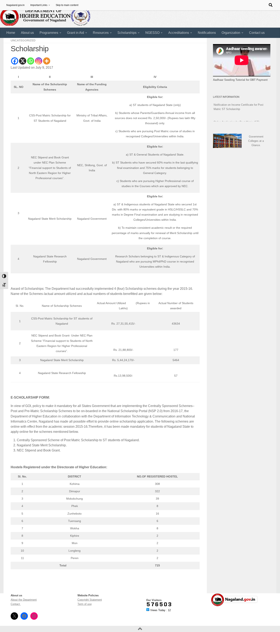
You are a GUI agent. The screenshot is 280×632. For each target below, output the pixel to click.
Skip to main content (67, 5)
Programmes (49, 32)
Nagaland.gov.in (15, 5)
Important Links (38, 5)
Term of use (84, 604)
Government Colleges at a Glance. (256, 141)
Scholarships (127, 32)
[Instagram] (38, 61)
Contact (16, 604)
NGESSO (152, 32)
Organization (231, 32)
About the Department (24, 599)
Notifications (207, 32)
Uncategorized (23, 40)
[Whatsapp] (30, 61)
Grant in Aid (75, 32)
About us (27, 32)
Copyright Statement (89, 599)
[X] (22, 61)
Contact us (257, 32)
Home (10, 32)
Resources (101, 32)
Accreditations (178, 32)
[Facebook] (14, 61)
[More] (46, 61)
